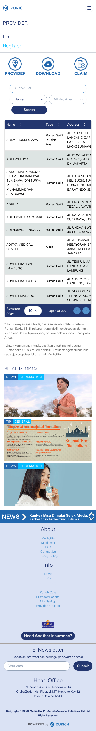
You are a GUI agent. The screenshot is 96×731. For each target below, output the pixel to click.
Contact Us (48, 551)
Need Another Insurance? (48, 636)
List (7, 36)
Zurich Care (48, 592)
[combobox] (28, 99)
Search (29, 110)
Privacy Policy (48, 556)
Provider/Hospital (48, 597)
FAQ (48, 547)
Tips (48, 578)
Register (12, 46)
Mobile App (48, 601)
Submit (83, 666)
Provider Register (48, 605)
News (48, 573)
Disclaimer (48, 542)
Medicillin (48, 538)
